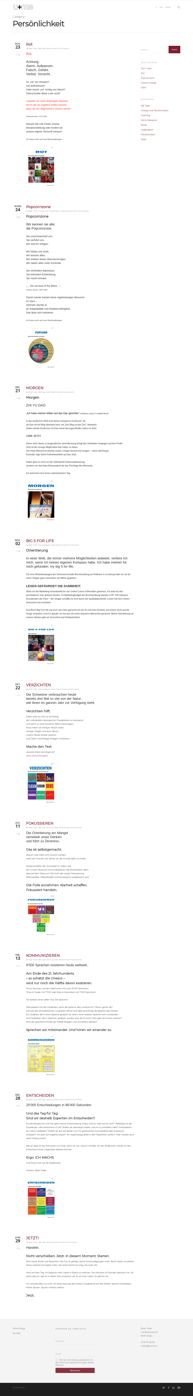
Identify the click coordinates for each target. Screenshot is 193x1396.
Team (143, 139)
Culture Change (148, 83)
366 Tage (42, 48)
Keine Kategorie (44, 545)
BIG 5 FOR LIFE (40, 540)
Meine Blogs (19, 1328)
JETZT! (32, 1238)
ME (161, 7)
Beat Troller (33, 48)
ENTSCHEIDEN (40, 1095)
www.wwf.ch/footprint (37, 755)
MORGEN (35, 388)
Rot (29, 44)
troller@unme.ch (149, 1346)
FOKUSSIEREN (39, 823)
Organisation (147, 129)
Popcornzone (38, 207)
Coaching (49, 828)
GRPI (143, 87)
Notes (63, 211)
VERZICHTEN (38, 685)
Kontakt (17, 1333)
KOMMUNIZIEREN (43, 955)
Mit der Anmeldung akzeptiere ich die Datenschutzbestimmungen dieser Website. (74, 1362)
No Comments (63, 48)
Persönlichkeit (51, 48)
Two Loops (146, 68)
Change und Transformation (49, 211)
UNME (168, 7)
